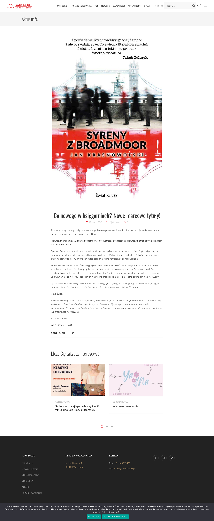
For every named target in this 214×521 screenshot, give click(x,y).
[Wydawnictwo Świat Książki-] (22, 6)
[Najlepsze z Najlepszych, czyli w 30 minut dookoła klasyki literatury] (78, 380)
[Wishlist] (198, 6)
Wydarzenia (115, 222)
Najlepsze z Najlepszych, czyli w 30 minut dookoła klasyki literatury (77, 408)
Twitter (158, 6)
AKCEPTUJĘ (93, 516)
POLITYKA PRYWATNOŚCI (115, 516)
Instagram (162, 6)
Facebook (155, 6)
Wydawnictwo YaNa (125, 406)
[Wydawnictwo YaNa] (136, 380)
